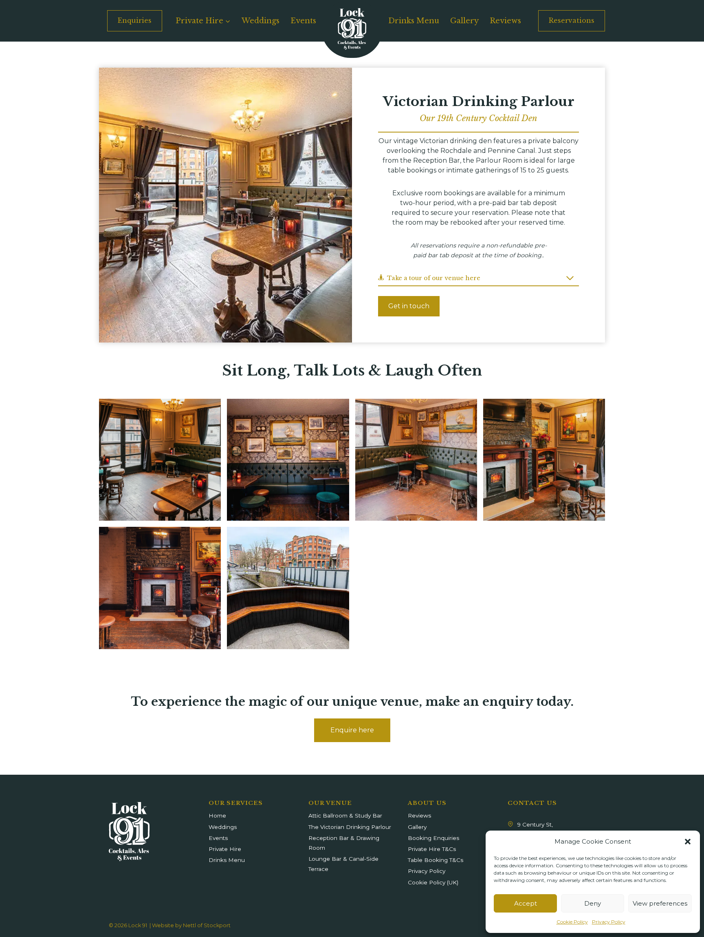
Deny (592, 903)
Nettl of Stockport (207, 925)
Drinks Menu (413, 20)
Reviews (505, 20)
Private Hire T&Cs (432, 849)
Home (217, 815)
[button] (688, 842)
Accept (525, 903)
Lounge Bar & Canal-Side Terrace (343, 863)
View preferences (660, 903)
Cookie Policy (572, 922)
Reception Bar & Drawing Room (343, 843)
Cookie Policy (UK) (433, 882)
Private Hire (225, 849)
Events (303, 20)
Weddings (260, 20)
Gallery (464, 20)
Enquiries (135, 20)
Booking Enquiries (433, 838)
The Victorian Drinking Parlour (349, 827)
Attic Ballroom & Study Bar (345, 815)
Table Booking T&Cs (435, 860)
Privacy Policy (608, 922)
